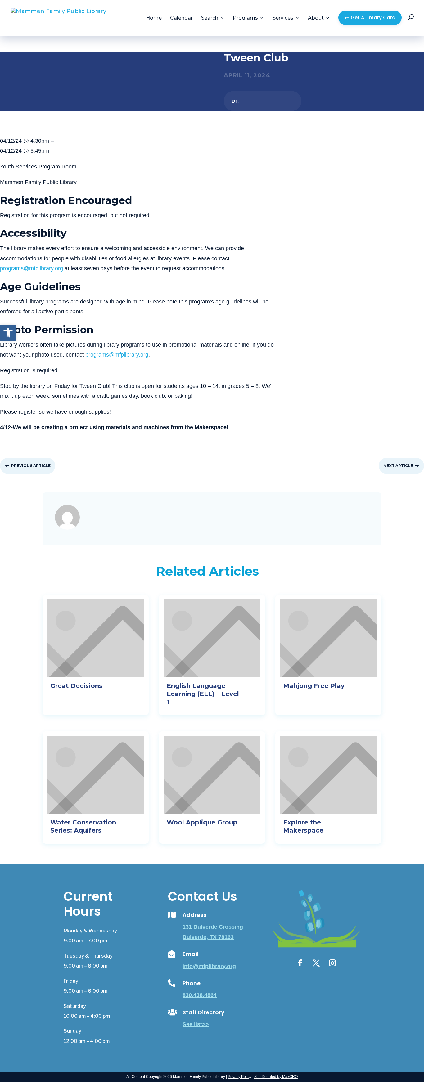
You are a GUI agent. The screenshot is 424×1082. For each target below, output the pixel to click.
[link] (8, 333)
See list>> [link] (196, 1024)
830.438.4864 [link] (200, 995)
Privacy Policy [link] (239, 1077)
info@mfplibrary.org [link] (209, 966)
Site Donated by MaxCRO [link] (276, 1077)
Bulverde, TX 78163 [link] (208, 937)
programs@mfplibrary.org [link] (31, 268)
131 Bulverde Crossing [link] (213, 927)
